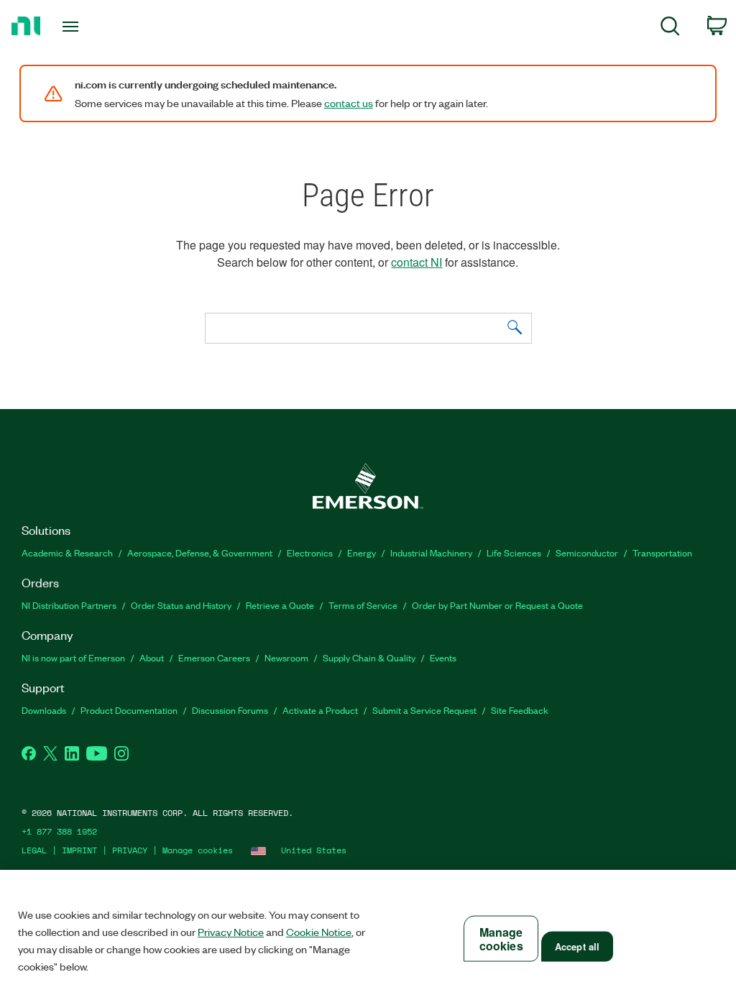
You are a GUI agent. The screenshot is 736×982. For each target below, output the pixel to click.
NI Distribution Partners (69, 605)
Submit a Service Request (424, 710)
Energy (361, 552)
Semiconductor (587, 552)
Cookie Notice (318, 931)
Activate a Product (320, 710)
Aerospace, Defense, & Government (199, 552)
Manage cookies (197, 850)
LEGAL (34, 850)
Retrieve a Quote (280, 605)
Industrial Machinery (431, 552)
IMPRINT (79, 850)
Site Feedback (519, 710)
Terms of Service (362, 605)
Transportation (662, 552)
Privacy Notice (231, 931)
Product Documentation (129, 710)
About (151, 657)
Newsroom (286, 657)
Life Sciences (514, 552)
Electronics (310, 552)
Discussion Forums (230, 710)
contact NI (416, 262)
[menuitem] (670, 28)
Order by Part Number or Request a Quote (497, 605)
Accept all (577, 946)
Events (443, 657)
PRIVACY (129, 850)
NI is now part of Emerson (73, 657)
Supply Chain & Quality (369, 657)
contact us (348, 103)
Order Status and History (181, 605)
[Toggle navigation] (96, 26)
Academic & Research (67, 552)
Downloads (44, 710)
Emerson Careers (214, 657)
